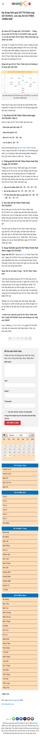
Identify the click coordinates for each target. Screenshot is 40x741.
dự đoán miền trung (18, 325)
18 (10, 452)
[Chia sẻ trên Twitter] (18, 339)
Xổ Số (24, 255)
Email (6, 391)
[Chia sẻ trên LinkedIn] (30, 339)
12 (14, 449)
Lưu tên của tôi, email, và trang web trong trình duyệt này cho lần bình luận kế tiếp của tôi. (19, 415)
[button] (3, 4)
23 (33, 452)
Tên (6, 381)
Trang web (7, 401)
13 (19, 449)
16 (33, 449)
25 (10, 455)
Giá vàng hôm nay (8, 704)
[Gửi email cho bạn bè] (22, 339)
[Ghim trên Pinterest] (26, 339)
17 (5, 452)
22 (28, 452)
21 (24, 452)
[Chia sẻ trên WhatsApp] (10, 339)
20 (19, 452)
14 (24, 449)
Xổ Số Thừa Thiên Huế (25, 148)
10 (5, 449)
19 (14, 452)
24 (5, 455)
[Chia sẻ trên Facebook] (14, 339)
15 (28, 449)
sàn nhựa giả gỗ (13, 700)
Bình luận (8, 362)
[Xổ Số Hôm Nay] (21, 4)
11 (10, 449)
